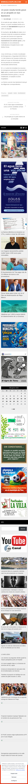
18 (6, 401)
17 (3, 401)
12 (10, 398)
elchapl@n (7, 19)
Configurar (14, 780)
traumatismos (5, 95)
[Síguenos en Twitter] (23, 128)
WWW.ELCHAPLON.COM (11, 2)
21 (17, 401)
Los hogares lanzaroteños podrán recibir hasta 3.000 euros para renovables (12, 253)
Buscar (23, 529)
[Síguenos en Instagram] (26, 128)
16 (25, 398)
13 (14, 398)
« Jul (13, 409)
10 (3, 398)
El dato (3, 5)
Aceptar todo (14, 773)
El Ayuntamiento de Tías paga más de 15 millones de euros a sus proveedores (13, 274)
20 (14, 401)
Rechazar (14, 777)
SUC (2, 72)
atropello (10, 93)
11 (6, 398)
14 (17, 398)
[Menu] (26, 2)
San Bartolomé (13, 26)
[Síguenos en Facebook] (21, 128)
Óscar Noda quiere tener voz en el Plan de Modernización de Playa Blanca (12, 295)
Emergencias (12, 5)
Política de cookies (20, 770)
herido (15, 93)
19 (10, 401)
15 (21, 398)
